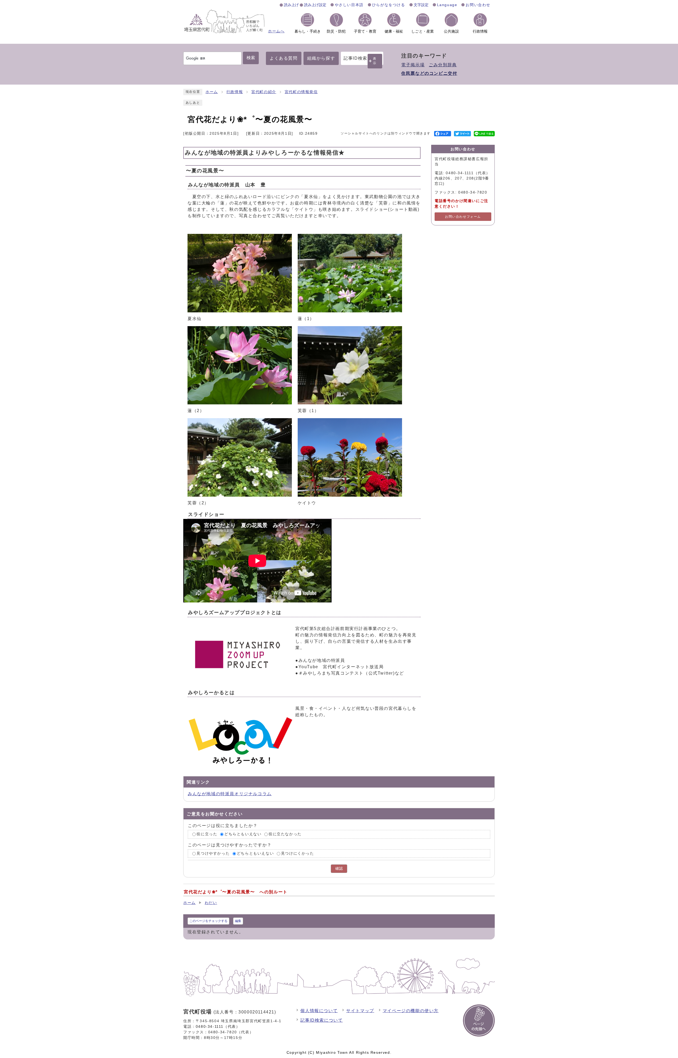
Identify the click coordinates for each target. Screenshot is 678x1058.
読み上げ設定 (315, 5)
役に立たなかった (285, 834)
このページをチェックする (208, 921)
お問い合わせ (478, 5)
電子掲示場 (413, 65)
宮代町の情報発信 (301, 92)
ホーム (212, 92)
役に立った (207, 834)
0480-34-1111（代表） (218, 1026)
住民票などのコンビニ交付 (429, 73)
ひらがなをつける (388, 5)
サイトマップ (360, 1010)
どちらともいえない (242, 834)
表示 (375, 61)
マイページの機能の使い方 (411, 1010)
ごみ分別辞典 (443, 65)
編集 (238, 921)
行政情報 (234, 92)
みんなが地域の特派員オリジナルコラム (230, 794)
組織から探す (321, 58)
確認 (339, 869)
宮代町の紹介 (263, 92)
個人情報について (319, 1010)
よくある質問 (284, 58)
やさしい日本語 (349, 5)
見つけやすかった (213, 853)
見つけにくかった (297, 853)
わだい (211, 903)
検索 (251, 57)
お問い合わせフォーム (463, 216)
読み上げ (291, 5)
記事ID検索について (321, 1020)
